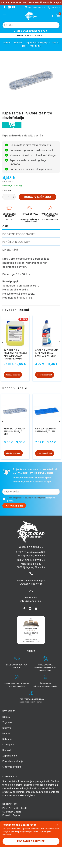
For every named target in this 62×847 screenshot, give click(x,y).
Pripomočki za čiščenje (37, 42)
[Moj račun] (52, 15)
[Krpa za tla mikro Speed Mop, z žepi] (47, 410)
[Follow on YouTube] (13, 7)
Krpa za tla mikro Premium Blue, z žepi (14, 431)
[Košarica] (58, 15)
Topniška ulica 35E (34, 552)
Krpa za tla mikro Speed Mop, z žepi (45, 430)
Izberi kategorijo (28, 35)
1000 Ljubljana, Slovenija (31, 555)
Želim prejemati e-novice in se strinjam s (31, 499)
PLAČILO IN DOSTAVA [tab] (16, 241)
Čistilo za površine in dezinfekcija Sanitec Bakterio (46, 353)
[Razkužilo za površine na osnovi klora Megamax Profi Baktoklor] (15, 332)
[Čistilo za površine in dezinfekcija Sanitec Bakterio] (47, 332)
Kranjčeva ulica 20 (31, 563)
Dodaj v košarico (37, 196)
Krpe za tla (35, 46)
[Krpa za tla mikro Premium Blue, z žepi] (15, 410)
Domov (6, 42)
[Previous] (2, 349)
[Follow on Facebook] (4, 7)
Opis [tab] (5, 226)
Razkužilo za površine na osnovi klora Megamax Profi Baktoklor (15, 354)
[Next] (59, 349)
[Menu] (4, 16)
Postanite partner (31, 841)
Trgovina (18, 42)
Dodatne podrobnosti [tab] (18, 234)
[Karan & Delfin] (31, 15)
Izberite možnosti (44, 375)
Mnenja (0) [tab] (10, 249)
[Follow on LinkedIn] (9, 7)
